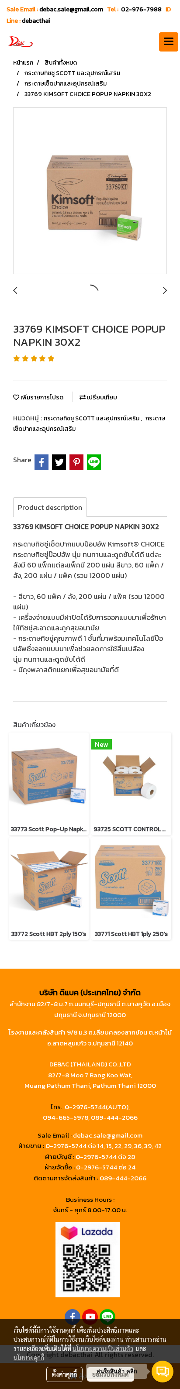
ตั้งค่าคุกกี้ (64, 1374)
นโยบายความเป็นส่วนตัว (103, 1348)
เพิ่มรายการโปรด (41, 397)
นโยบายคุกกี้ (29, 1357)
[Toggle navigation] (168, 42)
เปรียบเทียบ (101, 397)
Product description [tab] (50, 507)
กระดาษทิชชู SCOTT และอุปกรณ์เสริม (92, 418)
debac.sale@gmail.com (107, 1135)
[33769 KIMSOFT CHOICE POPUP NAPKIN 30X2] (90, 191)
